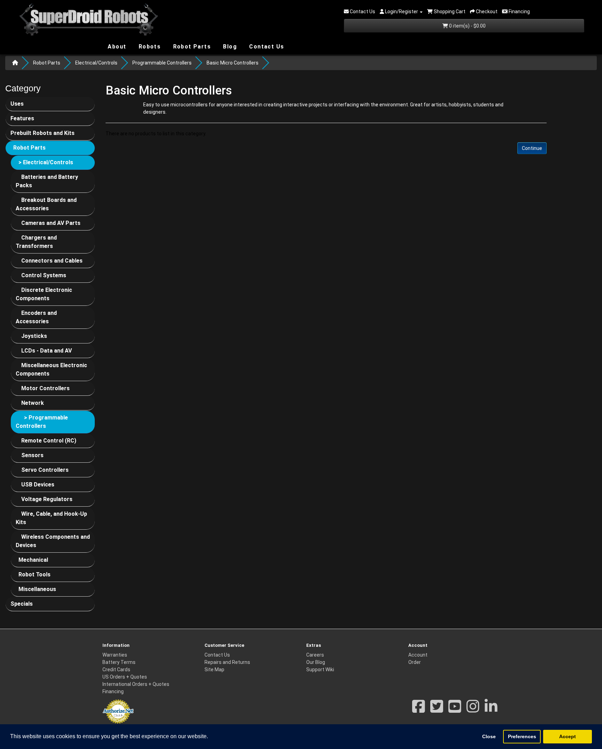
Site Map (214, 669)
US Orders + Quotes (124, 677)
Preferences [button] (522, 736)
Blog (229, 46)
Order (414, 662)
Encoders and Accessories (36, 317)
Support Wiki (320, 669)
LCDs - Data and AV (46, 350)
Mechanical (33, 560)
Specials (21, 603)
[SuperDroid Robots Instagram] (472, 710)
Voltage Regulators (46, 499)
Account (417, 655)
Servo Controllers (45, 470)
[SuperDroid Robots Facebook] (418, 710)
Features (22, 118)
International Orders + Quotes (135, 684)
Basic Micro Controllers (232, 63)
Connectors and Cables (52, 260)
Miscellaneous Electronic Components (51, 369)
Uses (17, 103)
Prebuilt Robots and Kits (42, 133)
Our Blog (315, 662)
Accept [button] (567, 736)
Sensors (32, 455)
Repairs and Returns (227, 662)
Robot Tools (34, 574)
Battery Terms (119, 662)
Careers (315, 655)
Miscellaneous (37, 589)
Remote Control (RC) (48, 440)
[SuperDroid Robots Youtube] (454, 710)
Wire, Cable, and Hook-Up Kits (51, 517)
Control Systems (43, 275)
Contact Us (265, 46)
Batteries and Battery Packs (47, 181)
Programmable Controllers (162, 63)
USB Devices (37, 484)
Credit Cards (116, 669)
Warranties (114, 655)
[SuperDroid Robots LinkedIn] (491, 710)
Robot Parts (191, 46)
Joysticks (34, 336)
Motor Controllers (45, 388)
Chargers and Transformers (36, 241)
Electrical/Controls (96, 63)
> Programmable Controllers (42, 421)
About (116, 46)
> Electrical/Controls (45, 162)
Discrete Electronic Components (44, 294)
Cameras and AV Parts (50, 223)
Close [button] (489, 736)
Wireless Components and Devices (53, 541)
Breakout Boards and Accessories (46, 204)
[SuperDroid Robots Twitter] (436, 710)
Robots (149, 46)
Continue (532, 148)
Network (32, 403)
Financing (113, 691)
